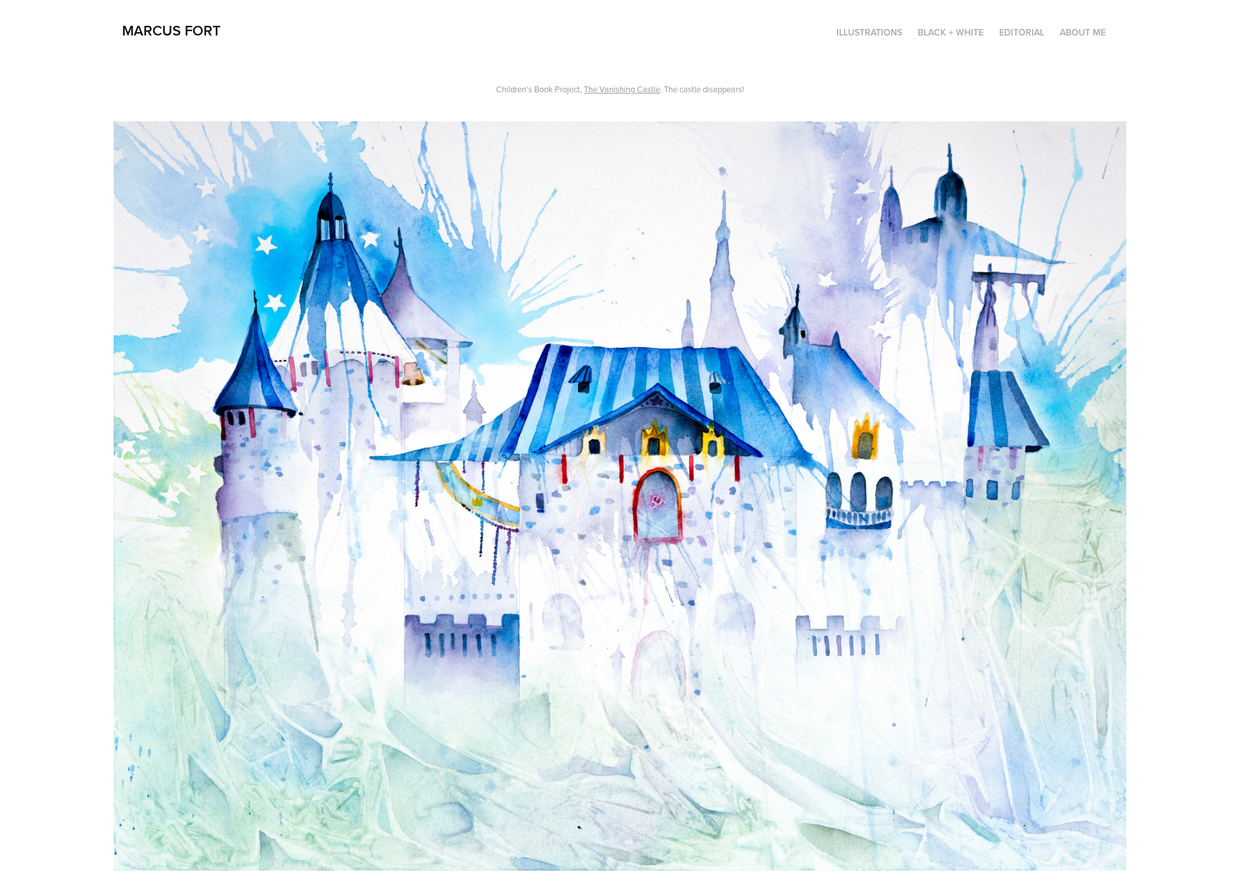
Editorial (1021, 32)
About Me (1083, 32)
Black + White (951, 32)
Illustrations (869, 32)
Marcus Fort (171, 30)
